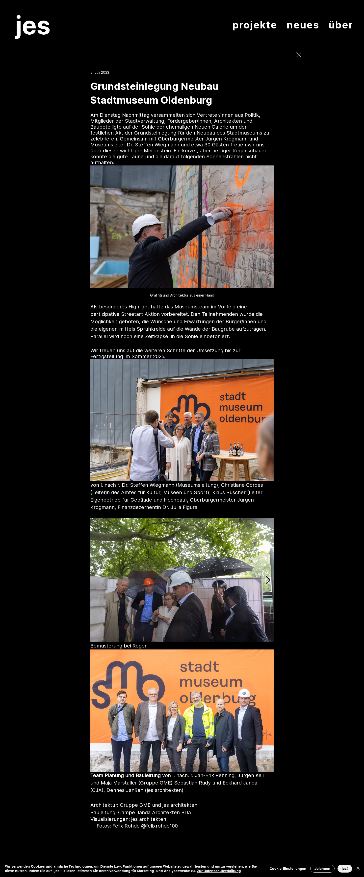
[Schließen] (358, 868)
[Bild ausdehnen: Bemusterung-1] (182, 580)
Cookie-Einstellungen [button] (288, 869)
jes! (345, 869)
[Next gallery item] (268, 580)
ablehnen (322, 869)
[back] (298, 55)
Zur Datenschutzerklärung (219, 871)
